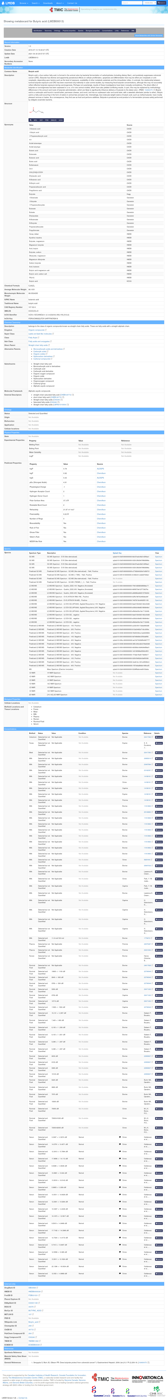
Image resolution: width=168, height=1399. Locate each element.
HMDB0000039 (35, 1291)
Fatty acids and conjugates (39, 341)
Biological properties (93, 30)
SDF (41, 120)
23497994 (147, 764)
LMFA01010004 (60, 404)
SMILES (53, 120)
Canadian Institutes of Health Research (43, 1375)
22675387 (147, 944)
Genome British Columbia (23, 1382)
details (159, 737)
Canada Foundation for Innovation (72, 1375)
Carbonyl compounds (42, 359)
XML (133, 30)
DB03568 (32, 1287)
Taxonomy (48, 30)
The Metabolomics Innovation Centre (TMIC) (25, 1377)
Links (117, 30)
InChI (60, 120)
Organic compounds (37, 330)
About (59, 3)
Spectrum (158, 556)
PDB (46, 120)
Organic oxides (39, 354)
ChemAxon (101, 473)
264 (30, 1333)
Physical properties (69, 30)
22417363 (147, 737)
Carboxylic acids (40, 351)
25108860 (147, 812)
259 (30, 1325)
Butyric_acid (33, 1322)
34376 (31, 1306)
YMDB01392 (34, 1341)
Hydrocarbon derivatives (43, 356)
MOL (35, 120)
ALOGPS (100, 468)
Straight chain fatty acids (38, 345)
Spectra (80, 30)
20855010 (147, 758)
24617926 (147, 965)
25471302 (147, 989)
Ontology (57, 30)
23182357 (147, 770)
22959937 (147, 1056)
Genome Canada (71, 1380)
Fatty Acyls (33, 337)
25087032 (147, 865)
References (125, 30)
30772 (31, 1329)
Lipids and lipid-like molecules (40, 333)
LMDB (10, 3)
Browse (23, 3)
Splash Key (117, 553)
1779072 (147, 938)
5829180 (147, 859)
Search (35, 3)
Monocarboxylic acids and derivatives (48, 349)
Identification (38, 30)
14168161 (147, 776)
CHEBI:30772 (66, 394)
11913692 (147, 806)
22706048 (147, 971)
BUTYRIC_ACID (35, 1310)
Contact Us (72, 3)
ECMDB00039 (34, 1345)
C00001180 (33, 1303)
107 (30, 1314)
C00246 (57, 399)
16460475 (149, 90)
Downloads (48, 3)
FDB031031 (33, 1295)
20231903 (147, 950)
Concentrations (107, 30)
